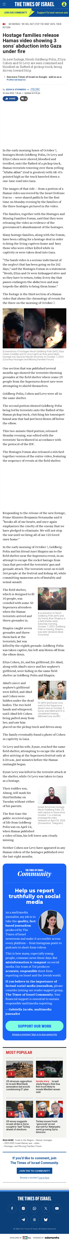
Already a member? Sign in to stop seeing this (34, 1034)
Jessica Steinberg (16, 89)
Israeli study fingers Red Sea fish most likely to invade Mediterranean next (48, 1086)
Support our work (34, 1025)
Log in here (44, 1177)
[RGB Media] (27, 1237)
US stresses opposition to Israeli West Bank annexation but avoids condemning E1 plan (19, 1085)
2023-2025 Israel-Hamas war (18, 1143)
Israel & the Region (24, 1140)
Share (12, 98)
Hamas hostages (44, 1140)
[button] (64, 4)
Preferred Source (16, 79)
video (36, 1143)
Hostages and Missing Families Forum (23, 1146)
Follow (35, 89)
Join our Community (15, 12)
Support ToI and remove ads (52, 12)
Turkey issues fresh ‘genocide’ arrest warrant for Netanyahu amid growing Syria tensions (48, 1126)
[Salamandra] (52, 1238)
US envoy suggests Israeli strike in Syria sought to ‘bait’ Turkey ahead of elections (18, 1125)
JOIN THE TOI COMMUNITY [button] (34, 1170)
